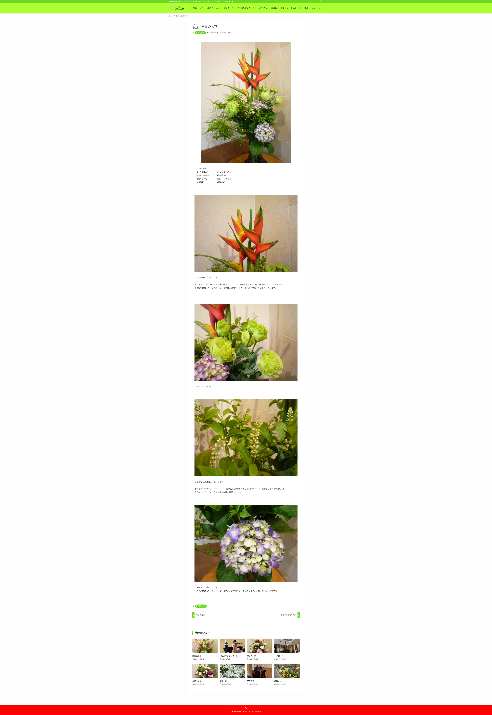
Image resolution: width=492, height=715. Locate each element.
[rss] (321, 1)
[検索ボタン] (320, 8)
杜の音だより (200, 33)
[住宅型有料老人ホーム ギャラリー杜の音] (176, 8)
